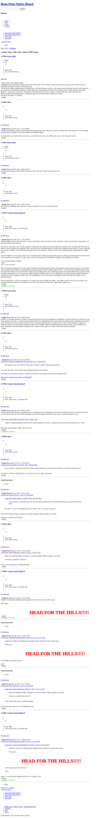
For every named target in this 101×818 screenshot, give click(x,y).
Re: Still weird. (5, 125)
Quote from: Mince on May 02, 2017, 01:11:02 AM (17, 686)
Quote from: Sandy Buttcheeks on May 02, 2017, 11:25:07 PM (20, 741)
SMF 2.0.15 (9, 807)
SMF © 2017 (18, 807)
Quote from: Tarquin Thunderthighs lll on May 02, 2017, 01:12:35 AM (23, 637)
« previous (4, 41)
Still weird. (4, 79)
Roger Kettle (11, 56)
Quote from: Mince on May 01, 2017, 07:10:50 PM (17, 495)
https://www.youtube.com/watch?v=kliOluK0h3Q (16, 377)
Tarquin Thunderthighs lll (16, 213)
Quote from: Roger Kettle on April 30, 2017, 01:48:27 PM (19, 419)
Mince (9, 102)
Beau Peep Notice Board (17, 4)
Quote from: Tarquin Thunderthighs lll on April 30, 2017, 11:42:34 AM (23, 361)
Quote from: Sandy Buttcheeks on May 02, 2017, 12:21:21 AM (20, 552)
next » (10, 41)
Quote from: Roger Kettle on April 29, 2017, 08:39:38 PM (19, 465)
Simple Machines (30, 807)
